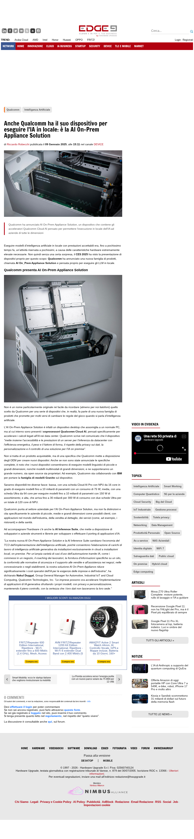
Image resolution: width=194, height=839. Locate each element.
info (89, 701)
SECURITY (94, 46)
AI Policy (79, 801)
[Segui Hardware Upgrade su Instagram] (38, 30)
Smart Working (172, 486)
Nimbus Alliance (97, 785)
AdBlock (107, 801)
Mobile (108, 760)
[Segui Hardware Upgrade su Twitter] (15, 30)
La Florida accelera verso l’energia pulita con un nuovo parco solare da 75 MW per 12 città (93, 679)
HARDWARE (38, 748)
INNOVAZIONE (35, 46)
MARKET (139, 46)
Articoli (138, 582)
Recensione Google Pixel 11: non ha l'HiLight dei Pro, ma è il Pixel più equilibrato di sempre (169, 609)
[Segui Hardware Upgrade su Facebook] (10, 30)
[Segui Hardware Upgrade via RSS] (27, 30)
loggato (36, 712)
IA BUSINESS (64, 46)
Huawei (67, 39)
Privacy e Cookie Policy (55, 801)
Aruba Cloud (21, 39)
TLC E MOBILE (123, 46)
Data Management (162, 525)
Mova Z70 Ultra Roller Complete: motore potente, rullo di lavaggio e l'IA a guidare (169, 594)
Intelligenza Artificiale (146, 486)
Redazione (122, 801)
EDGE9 (104, 748)
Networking (140, 525)
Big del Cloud (164, 501)
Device (98, 144)
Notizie (137, 656)
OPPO (79, 39)
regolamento (53, 715)
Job (175, 801)
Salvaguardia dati (144, 556)
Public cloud (166, 556)
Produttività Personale (147, 532)
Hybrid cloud (159, 564)
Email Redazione (142, 801)
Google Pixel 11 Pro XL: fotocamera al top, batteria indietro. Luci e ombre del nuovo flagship (167, 626)
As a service (141, 540)
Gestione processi (166, 509)
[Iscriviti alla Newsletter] (21, 30)
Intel (45, 39)
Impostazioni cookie (97, 805)
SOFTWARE (74, 748)
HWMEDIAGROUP (163, 748)
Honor (55, 39)
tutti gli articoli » (160, 640)
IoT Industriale (142, 509)
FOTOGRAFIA (119, 748)
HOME (20, 46)
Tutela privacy (161, 517)
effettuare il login (21, 706)
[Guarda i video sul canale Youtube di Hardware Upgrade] (32, 30)
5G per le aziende (174, 494)
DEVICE (108, 46)
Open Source (172, 532)
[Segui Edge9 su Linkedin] (4, 30)
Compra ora (32, 661)
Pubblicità (93, 801)
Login (178, 39)
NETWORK (8, 46)
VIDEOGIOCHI (56, 748)
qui (50, 721)
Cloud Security (142, 501)
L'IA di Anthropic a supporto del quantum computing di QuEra (169, 667)
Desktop (87, 760)
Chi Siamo (21, 801)
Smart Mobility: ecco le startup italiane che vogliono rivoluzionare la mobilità (31, 679)
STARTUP (80, 46)
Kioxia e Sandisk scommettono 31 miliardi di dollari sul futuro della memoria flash (169, 698)
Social (167, 801)
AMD (35, 39)
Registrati (188, 39)
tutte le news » (160, 714)
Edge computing (143, 571)
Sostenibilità (141, 517)
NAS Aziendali (161, 540)
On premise (140, 564)
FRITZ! (91, 39)
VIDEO (134, 748)
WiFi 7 (160, 548)
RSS (158, 801)
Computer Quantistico (146, 494)
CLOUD (50, 46)
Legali (34, 801)
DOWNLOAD (90, 748)
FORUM (145, 748)
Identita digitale (143, 548)
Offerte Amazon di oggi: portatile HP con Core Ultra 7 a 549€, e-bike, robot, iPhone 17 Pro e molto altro (169, 685)
